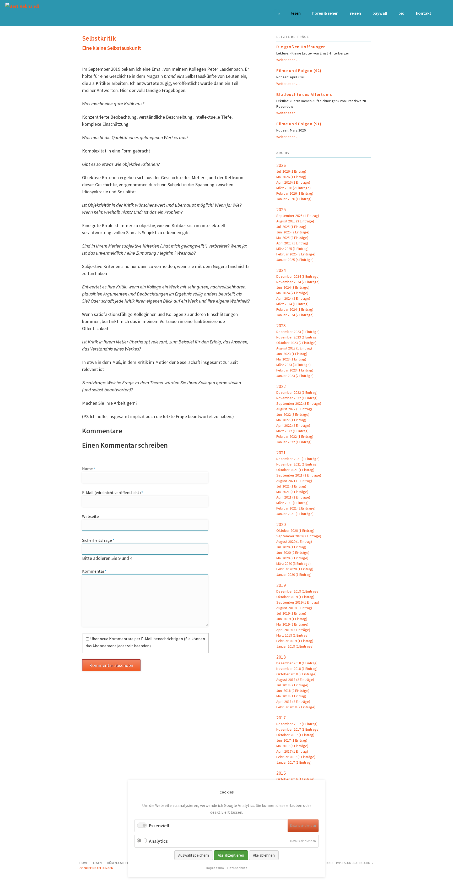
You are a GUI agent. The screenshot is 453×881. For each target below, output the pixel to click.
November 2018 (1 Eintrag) (296, 668)
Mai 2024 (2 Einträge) (292, 293)
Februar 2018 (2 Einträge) (295, 707)
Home (277, 10)
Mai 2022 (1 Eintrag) (291, 420)
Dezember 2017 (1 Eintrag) (296, 723)
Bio (401, 13)
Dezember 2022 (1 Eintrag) (296, 392)
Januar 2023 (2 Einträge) (295, 375)
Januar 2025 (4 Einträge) (295, 259)
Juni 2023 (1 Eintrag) (291, 353)
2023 (281, 325)
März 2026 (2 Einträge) (293, 187)
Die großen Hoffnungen (301, 46)
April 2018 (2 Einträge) (293, 701)
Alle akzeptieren (231, 855)
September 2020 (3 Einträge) (298, 536)
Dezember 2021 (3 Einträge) (298, 458)
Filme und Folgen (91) (298, 123)
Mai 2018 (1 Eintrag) (291, 696)
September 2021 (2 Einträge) (298, 475)
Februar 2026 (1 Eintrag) (294, 193)
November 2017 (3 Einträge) (298, 729)
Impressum (344, 863)
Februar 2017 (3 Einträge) (295, 756)
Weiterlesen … (288, 59)
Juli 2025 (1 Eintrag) (291, 226)
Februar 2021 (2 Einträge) (295, 508)
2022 (281, 386)
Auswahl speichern (193, 855)
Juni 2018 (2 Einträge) (292, 690)
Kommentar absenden (111, 665)
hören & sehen (325, 13)
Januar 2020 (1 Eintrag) (293, 574)
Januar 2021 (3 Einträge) (295, 513)
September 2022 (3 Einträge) (298, 403)
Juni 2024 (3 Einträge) (292, 287)
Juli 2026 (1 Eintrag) (291, 171)
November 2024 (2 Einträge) (298, 282)
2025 (281, 209)
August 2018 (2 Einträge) (295, 679)
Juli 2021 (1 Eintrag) (291, 486)
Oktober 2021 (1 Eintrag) (295, 469)
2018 (281, 657)
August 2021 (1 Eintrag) (294, 480)
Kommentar (94, 571)
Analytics (158, 841)
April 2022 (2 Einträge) (293, 425)
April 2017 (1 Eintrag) (292, 751)
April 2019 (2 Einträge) (293, 629)
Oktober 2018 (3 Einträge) (296, 674)
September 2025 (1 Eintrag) (297, 215)
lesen (296, 13)
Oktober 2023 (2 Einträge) (296, 342)
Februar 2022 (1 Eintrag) (294, 436)
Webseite (90, 516)
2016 (281, 773)
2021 (281, 453)
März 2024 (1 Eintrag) (292, 304)
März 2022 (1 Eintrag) (292, 431)
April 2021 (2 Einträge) (293, 497)
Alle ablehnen (264, 855)
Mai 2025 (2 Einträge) (292, 237)
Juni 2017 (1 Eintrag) (291, 740)
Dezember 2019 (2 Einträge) (298, 591)
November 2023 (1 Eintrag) (296, 337)
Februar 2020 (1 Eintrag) (294, 569)
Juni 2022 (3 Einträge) (292, 414)
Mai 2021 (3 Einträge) (292, 491)
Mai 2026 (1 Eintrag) (291, 176)
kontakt (423, 13)
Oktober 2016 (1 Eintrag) (295, 779)
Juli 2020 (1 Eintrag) (291, 547)
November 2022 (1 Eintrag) (296, 398)
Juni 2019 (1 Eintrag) (291, 618)
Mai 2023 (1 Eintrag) (291, 359)
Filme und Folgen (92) (298, 70)
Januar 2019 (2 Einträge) (295, 646)
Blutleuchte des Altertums (304, 94)
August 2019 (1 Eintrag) (294, 607)
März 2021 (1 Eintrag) (292, 502)
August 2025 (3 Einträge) (295, 221)
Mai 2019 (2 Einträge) (292, 624)
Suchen (441, 13)
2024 (281, 270)
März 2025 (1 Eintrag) (292, 248)
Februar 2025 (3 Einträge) (295, 254)
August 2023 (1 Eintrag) (294, 348)
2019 (281, 585)
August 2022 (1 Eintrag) (294, 409)
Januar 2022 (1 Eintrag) (293, 442)
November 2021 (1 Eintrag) (296, 464)
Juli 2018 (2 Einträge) (292, 685)
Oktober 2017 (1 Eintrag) (295, 734)
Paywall (380, 13)
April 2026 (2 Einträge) (293, 182)
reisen (355, 13)
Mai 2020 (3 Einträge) (292, 558)
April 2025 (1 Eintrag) (292, 243)
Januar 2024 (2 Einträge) (295, 315)
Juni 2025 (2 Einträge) (292, 232)
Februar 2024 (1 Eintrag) (294, 309)
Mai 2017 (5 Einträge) (292, 745)
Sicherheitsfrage (98, 540)
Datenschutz (363, 863)
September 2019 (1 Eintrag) (297, 602)
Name (91, 468)
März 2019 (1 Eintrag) (292, 635)
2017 (281, 718)
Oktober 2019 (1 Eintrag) (295, 596)
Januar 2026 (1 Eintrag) (293, 198)
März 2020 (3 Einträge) (293, 563)
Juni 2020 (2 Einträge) (292, 552)
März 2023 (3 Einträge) (293, 364)
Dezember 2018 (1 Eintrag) (296, 663)
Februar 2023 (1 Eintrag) (294, 370)
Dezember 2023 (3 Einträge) (298, 331)
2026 (281, 165)
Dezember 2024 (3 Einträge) (298, 276)
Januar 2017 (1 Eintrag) (293, 762)
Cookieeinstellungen (96, 868)
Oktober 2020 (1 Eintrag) (295, 530)
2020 (281, 524)
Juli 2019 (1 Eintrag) (291, 613)
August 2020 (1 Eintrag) (294, 541)
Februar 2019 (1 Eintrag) (294, 640)
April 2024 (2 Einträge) (293, 298)
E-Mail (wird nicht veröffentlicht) (112, 492)
